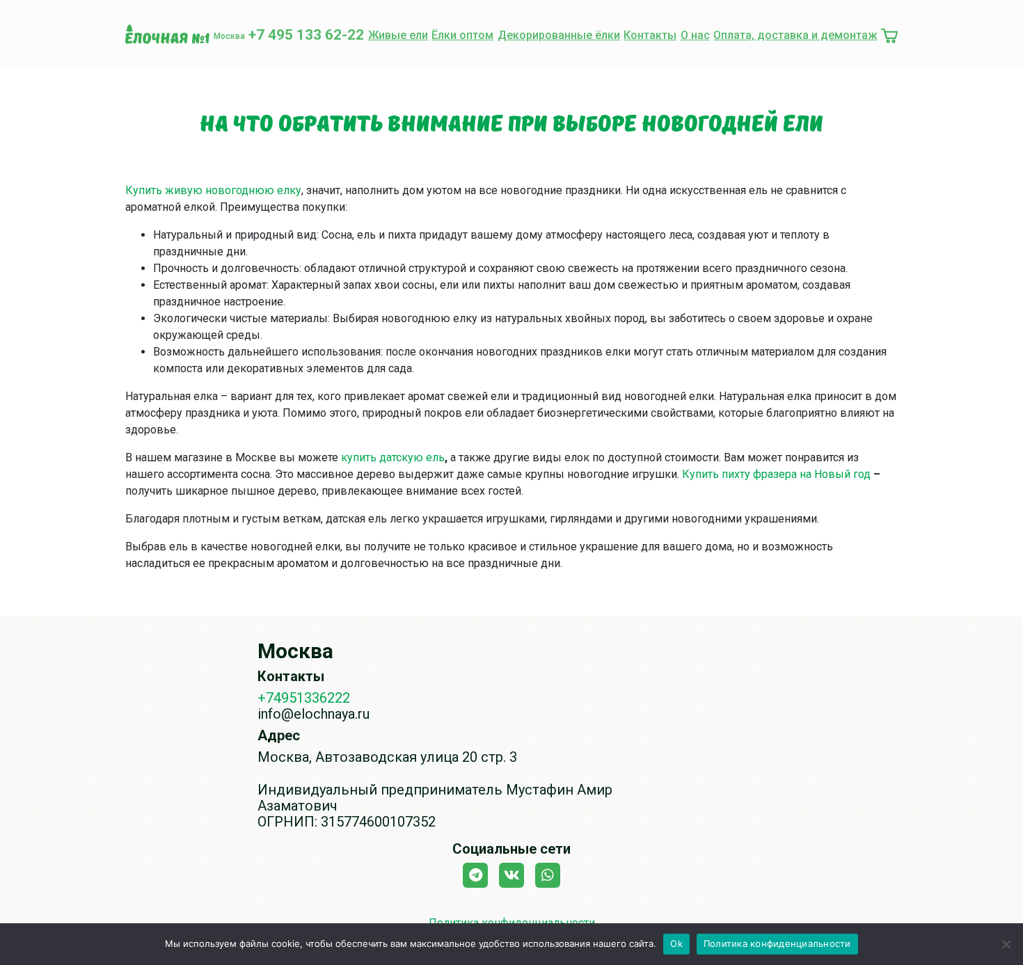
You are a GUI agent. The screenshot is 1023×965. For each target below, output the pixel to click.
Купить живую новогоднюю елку (213, 190)
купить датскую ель (393, 457)
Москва (229, 36)
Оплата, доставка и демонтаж (795, 35)
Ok (676, 943)
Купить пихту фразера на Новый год (776, 474)
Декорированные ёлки (559, 35)
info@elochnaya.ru (313, 713)
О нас (695, 35)
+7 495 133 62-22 (306, 34)
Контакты (650, 35)
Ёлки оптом (462, 35)
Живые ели (398, 35)
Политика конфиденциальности (777, 943)
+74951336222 (303, 697)
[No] (1006, 944)
